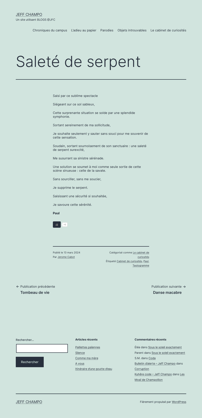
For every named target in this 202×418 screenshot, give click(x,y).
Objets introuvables (132, 30)
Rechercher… (25, 339)
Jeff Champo (29, 14)
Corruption (142, 369)
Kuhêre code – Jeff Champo (153, 374)
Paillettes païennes (87, 347)
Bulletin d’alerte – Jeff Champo (155, 363)
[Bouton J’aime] (57, 224)
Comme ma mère (86, 358)
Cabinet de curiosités (129, 261)
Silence (80, 352)
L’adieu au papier (83, 30)
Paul (146, 261)
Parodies (106, 30)
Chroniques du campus (50, 30)
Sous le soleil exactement (165, 347)
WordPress (179, 401)
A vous (79, 363)
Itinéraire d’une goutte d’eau (93, 369)
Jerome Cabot (66, 256)
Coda (152, 358)
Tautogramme (141, 265)
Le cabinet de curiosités (168, 30)
